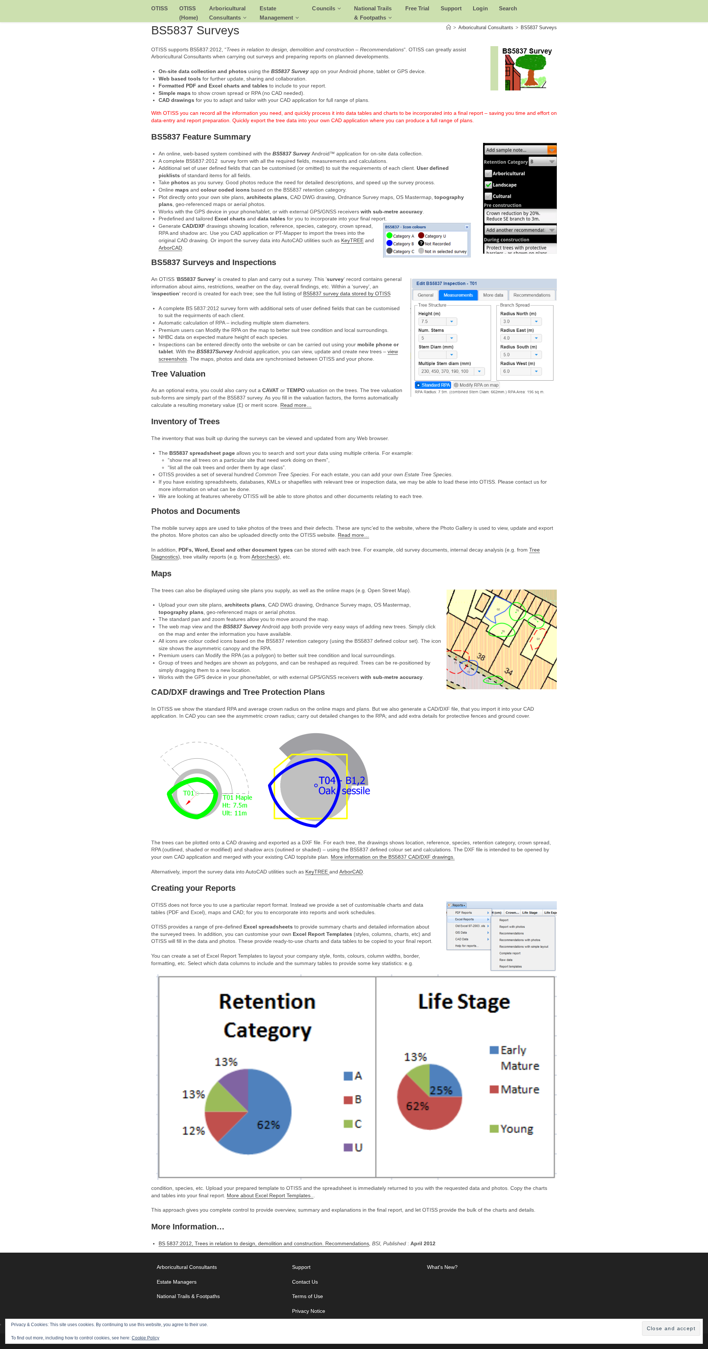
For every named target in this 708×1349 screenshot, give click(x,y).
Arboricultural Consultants (187, 1267)
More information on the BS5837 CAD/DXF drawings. (393, 857)
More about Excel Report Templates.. (270, 1195)
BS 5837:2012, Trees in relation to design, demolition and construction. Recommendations (264, 1243)
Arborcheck (264, 557)
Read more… (296, 405)
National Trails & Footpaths (188, 1296)
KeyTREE (352, 240)
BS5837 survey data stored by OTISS (347, 293)
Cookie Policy (145, 1338)
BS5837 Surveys (539, 27)
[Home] (448, 27)
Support (301, 1267)
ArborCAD (170, 248)
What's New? (442, 1267)
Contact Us (305, 1282)
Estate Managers (177, 1282)
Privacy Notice (308, 1311)
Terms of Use (307, 1296)
